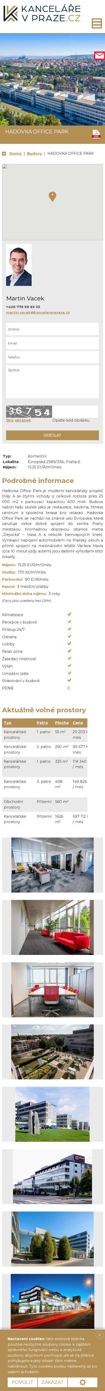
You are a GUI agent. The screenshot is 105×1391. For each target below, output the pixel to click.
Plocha (62, 722)
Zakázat (52, 1382)
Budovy (34, 153)
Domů (15, 153)
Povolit (22, 1382)
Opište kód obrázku (70, 420)
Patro (42, 722)
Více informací (57, 1372)
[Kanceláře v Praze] (42, 13)
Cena (78, 722)
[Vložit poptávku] (99, 55)
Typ (7, 722)
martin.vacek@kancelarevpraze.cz (38, 312)
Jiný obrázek (18, 420)
